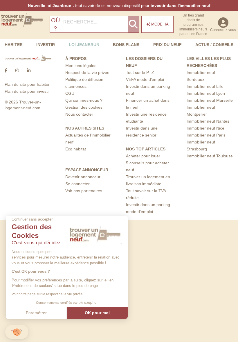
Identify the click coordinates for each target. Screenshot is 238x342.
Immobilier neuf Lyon (206, 93)
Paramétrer (36, 312)
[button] (16, 332)
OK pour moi (97, 312)
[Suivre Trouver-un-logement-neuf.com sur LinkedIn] (28, 70)
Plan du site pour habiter (27, 84)
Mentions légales (80, 65)
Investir (45, 44)
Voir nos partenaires (83, 190)
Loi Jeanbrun (84, 44)
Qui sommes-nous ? (83, 100)
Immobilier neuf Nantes (208, 121)
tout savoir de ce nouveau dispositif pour (119, 5)
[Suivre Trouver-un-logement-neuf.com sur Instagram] (17, 70)
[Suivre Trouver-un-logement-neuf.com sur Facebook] (6, 70)
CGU (69, 93)
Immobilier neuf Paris (206, 135)
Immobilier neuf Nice (205, 128)
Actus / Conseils (214, 44)
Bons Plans (126, 44)
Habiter (14, 44)
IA (160, 24)
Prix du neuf (167, 44)
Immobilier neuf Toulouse (210, 156)
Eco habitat (75, 149)
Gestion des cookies (83, 107)
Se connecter (77, 183)
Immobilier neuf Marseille (210, 100)
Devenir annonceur (82, 176)
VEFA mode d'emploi (145, 79)
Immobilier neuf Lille (205, 86)
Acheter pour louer (143, 156)
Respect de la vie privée (87, 72)
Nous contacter (79, 114)
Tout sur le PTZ (140, 72)
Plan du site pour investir (27, 91)
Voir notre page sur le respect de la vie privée (47, 294)
